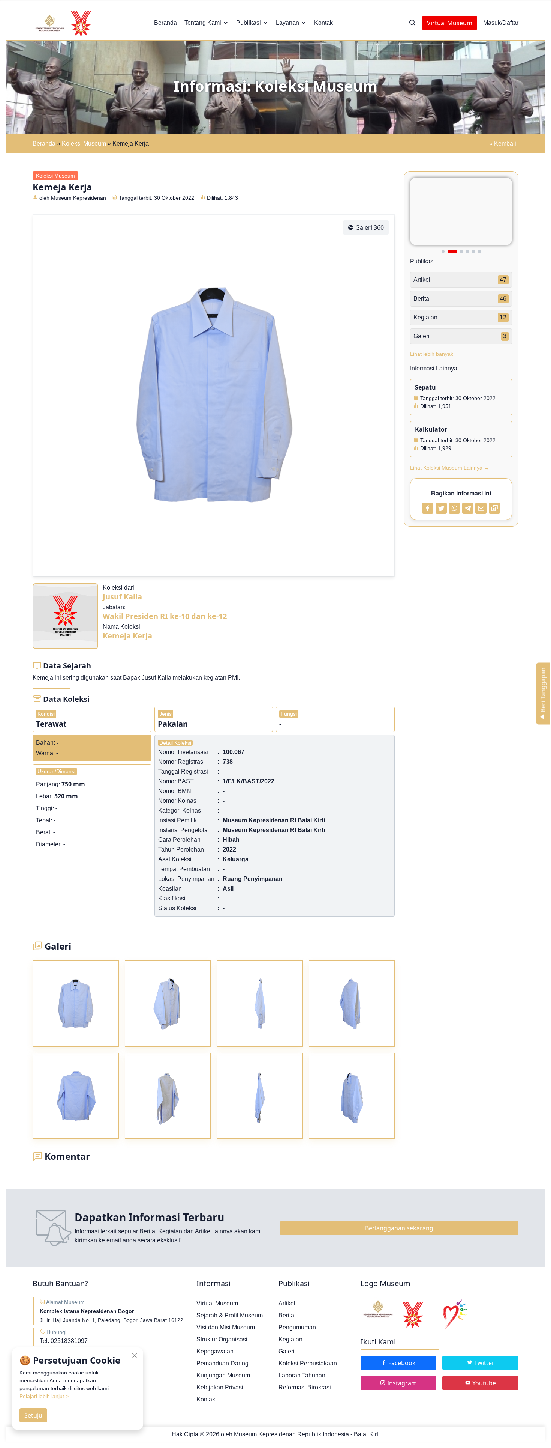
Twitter (483, 1363)
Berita (286, 1315)
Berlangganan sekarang (399, 1228)
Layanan (287, 23)
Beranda (165, 23)
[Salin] (494, 508)
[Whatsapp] (454, 508)
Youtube (483, 1383)
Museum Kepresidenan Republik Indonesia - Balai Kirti (307, 1434)
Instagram (401, 1383)
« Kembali (502, 143)
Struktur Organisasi (221, 1339)
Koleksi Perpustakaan (307, 1363)
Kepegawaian (215, 1351)
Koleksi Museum (84, 143)
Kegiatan (290, 1339)
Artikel (286, 1303)
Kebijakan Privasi (219, 1387)
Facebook (401, 1363)
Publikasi (248, 23)
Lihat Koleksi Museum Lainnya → (449, 468)
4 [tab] (467, 251)
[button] (412, 23)
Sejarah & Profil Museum (229, 1315)
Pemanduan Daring (222, 1363)
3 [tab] (458, 251)
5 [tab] (473, 251)
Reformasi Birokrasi (304, 1387)
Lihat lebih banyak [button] (431, 354)
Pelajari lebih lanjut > (44, 1396)
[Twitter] (441, 508)
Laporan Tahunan (301, 1375)
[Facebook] (427, 508)
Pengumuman (297, 1327)
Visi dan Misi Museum (225, 1327)
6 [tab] (479, 251)
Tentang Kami (202, 23)
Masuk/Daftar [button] (500, 23)
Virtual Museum (449, 23)
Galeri (286, 1351)
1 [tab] (443, 251)
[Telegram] (467, 508)
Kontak (323, 23)
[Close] (134, 1355)
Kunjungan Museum (223, 1375)
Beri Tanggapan (543, 691)
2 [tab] (449, 251)
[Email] (481, 508)
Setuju (33, 1415)
